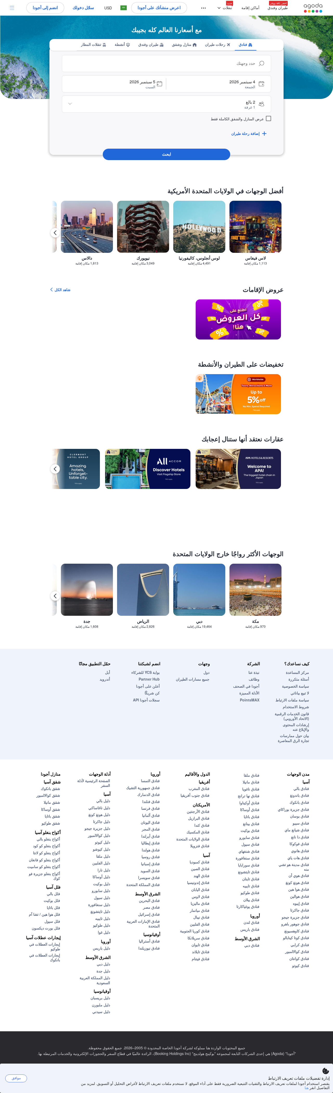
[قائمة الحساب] (12, 8)
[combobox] (161, 63)
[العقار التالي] (55, 469)
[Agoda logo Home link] (313, 8)
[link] (238, 319)
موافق (16, 1078)
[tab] (245, 45)
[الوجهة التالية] (55, 232)
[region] (166, 235)
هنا (307, 1087)
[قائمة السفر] (205, 8)
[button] (223, 7)
